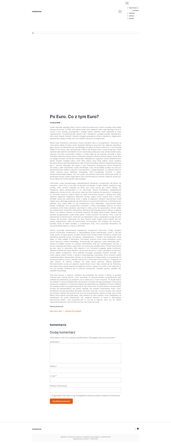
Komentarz (55, 342)
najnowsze (132, 8)
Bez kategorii (76, 311)
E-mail (53, 376)
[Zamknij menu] (127, 3)
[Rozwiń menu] (120, 11)
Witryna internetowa (58, 386)
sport (60, 311)
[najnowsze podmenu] (137, 8)
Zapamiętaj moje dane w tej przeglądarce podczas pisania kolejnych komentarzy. (86, 395)
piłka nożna (54, 311)
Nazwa (53, 366)
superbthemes (106, 437)
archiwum (68, 311)
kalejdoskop (36, 11)
